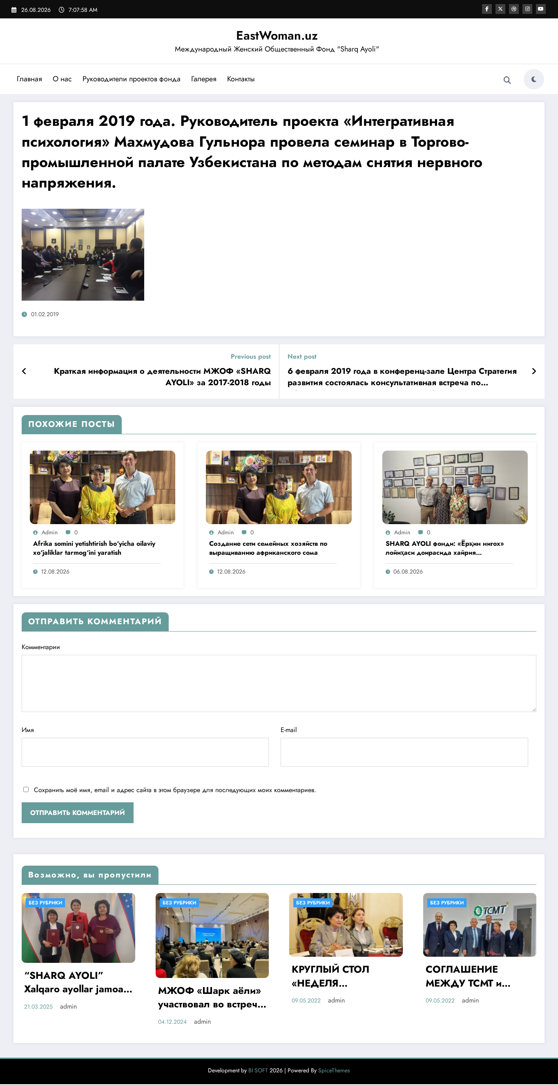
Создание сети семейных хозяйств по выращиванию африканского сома (268, 548)
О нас (62, 79)
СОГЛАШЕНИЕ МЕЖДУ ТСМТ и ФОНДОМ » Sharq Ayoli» (336, 977)
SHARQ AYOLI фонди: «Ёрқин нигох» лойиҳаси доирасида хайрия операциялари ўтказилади (445, 548)
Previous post (251, 356)
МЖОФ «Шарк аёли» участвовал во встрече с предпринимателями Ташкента (77, 998)
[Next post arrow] (533, 371)
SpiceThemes (334, 1070)
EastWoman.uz (277, 35)
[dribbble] (514, 9)
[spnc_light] (534, 79)
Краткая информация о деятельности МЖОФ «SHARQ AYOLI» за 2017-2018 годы (162, 377)
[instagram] (527, 9)
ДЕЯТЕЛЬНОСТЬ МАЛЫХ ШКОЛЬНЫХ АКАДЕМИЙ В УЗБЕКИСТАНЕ (478, 977)
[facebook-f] (487, 9)
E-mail (289, 729)
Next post (302, 356)
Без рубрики (45, 902)
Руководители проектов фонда (132, 79)
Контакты (241, 79)
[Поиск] (507, 80)
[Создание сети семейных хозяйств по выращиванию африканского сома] (278, 486)
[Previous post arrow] (24, 371)
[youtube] (541, 9)
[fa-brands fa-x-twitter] (500, 9)
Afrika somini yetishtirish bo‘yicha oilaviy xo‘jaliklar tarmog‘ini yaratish (94, 548)
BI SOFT (258, 1070)
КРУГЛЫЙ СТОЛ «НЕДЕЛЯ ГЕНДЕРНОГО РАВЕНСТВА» (197, 977)
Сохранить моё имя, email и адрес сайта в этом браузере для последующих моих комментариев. (175, 790)
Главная (29, 79)
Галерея (204, 79)
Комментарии (41, 647)
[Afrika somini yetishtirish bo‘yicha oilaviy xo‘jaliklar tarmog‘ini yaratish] (102, 486)
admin (50, 532)
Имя (28, 729)
